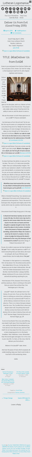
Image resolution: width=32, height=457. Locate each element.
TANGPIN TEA (5, 446)
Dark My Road (13, 18)
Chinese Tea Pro (13, 446)
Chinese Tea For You (7, 448)
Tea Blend (27, 446)
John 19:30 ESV (26, 188)
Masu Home (27, 451)
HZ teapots (27, 445)
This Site (10, 445)
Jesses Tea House (19, 451)
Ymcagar (23, 448)
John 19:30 (16, 48)
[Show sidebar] (30, 2)
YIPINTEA (21, 445)
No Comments (16, 33)
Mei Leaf (12, 451)
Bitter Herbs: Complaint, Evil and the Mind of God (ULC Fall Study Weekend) (7, 380)
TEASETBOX (16, 445)
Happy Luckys (16, 453)
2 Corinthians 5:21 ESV (16, 140)
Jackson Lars (21, 446)
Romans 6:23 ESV (25, 153)
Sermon (17, 392)
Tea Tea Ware (16, 448)
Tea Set (4, 445)
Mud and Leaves (14, 450)
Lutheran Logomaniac (16, 3)
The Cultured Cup (22, 450)
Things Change (8, 398)
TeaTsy (7, 450)
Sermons (22, 392)
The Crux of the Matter (11, 15)
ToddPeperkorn (21, 31)
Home (21, 18)
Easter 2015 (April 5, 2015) (24, 399)
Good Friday (19, 390)
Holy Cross (23, 15)
